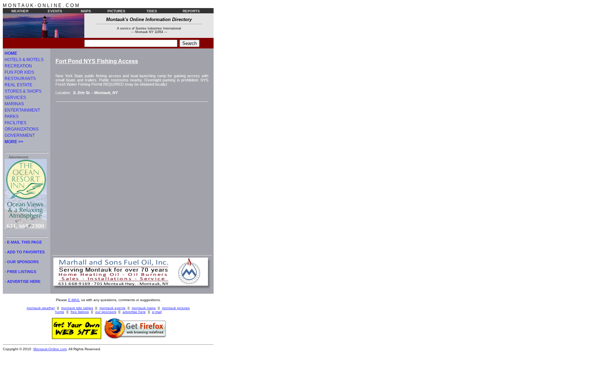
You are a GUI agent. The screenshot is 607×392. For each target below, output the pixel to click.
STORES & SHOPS (23, 91)
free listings (80, 312)
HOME (11, 53)
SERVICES (15, 97)
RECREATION (18, 66)
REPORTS (191, 11)
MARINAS (14, 103)
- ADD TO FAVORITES (25, 252)
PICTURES (116, 11)
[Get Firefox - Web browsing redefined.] (135, 337)
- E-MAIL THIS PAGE (23, 242)
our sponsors (105, 312)
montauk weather (41, 308)
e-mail (157, 312)
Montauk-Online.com (50, 349)
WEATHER (19, 11)
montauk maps (144, 308)
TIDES (151, 11)
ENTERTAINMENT (22, 110)
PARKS (12, 116)
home (59, 312)
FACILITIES (15, 122)
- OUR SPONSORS (22, 262)
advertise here (134, 312)
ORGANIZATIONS (22, 129)
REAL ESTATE (18, 84)
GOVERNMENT (20, 135)
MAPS (86, 11)
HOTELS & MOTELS (24, 59)
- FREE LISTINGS (20, 272)
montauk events (112, 308)
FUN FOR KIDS (19, 72)
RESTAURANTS (20, 78)
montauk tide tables (77, 308)
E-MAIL (74, 300)
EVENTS (55, 11)
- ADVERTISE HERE (22, 281)
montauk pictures (176, 308)
